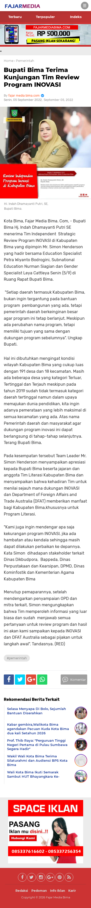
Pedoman (39, 891)
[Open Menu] (84, 5)
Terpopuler (45, 17)
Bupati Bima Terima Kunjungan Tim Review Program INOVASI (41, 77)
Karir (72, 891)
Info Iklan (57, 891)
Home (8, 61)
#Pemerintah (17, 658)
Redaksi (21, 891)
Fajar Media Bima (58, 897)
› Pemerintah (24, 61)
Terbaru (15, 17)
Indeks (76, 17)
